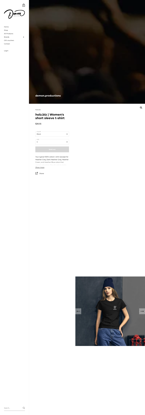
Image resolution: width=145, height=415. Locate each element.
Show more (39, 168)
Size (38, 139)
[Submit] (24, 408)
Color (39, 131)
